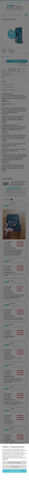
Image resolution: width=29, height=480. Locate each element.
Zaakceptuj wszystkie (14, 470)
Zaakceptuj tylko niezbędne (14, 462)
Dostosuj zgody (14, 466)
